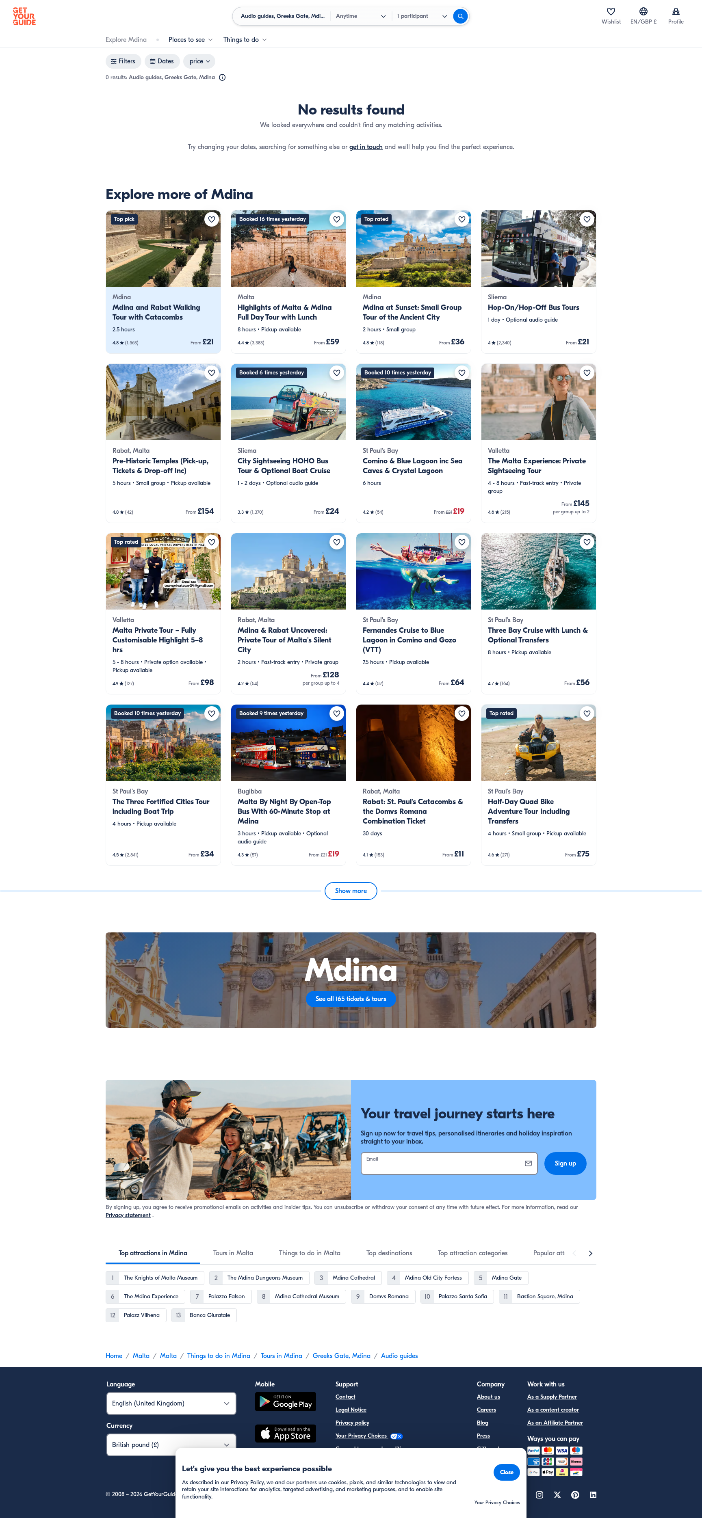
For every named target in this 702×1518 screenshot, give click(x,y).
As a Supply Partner (552, 1396)
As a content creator (553, 1409)
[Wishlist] (611, 11)
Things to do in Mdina (218, 1356)
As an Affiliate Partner (555, 1422)
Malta (141, 1356)
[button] (163, 282)
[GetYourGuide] (24, 16)
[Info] (222, 77)
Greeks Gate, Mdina (341, 1356)
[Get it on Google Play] (285, 1403)
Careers (486, 1409)
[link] (163, 282)
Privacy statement (128, 1215)
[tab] (153, 1253)
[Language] (643, 11)
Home (114, 1356)
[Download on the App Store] (285, 1434)
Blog (482, 1422)
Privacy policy (352, 1422)
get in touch (366, 147)
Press (483, 1435)
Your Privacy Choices (362, 1435)
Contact (345, 1396)
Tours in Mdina (281, 1356)
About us (488, 1396)
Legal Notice (351, 1409)
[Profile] (676, 11)
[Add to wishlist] (211, 219)
